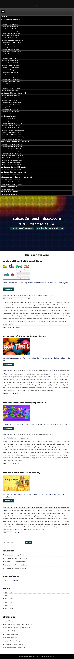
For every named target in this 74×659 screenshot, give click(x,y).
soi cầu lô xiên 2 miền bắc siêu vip (10, 31)
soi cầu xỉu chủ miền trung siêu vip (10, 90)
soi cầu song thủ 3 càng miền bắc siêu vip (11, 51)
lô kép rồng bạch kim (62, 385)
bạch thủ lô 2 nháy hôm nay (15, 305)
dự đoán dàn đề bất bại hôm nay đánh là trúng (13, 137)
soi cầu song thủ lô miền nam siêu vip (11, 95)
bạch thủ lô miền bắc (50, 313)
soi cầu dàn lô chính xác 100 (50, 228)
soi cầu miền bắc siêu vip (9, 19)
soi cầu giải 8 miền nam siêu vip (9, 107)
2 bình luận (8, 327)
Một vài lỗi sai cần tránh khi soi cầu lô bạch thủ (17, 387)
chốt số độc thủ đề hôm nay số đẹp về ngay (12, 162)
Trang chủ (4, 17)
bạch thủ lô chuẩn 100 (42, 305)
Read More (8, 289)
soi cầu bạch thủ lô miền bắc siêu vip (10, 49)
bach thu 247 (9, 374)
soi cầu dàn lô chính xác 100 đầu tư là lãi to (12, 125)
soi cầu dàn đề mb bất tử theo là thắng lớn (12, 148)
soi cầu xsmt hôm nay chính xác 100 (13, 167)
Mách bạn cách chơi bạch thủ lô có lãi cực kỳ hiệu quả (42, 527)
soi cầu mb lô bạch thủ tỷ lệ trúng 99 (39, 318)
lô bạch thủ (66, 316)
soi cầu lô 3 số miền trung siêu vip (10, 74)
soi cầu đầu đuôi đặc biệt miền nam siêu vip (12, 104)
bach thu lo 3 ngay (25, 376)
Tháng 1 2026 (9, 609)
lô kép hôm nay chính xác (8, 189)
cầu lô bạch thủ (57, 316)
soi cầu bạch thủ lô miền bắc (51, 387)
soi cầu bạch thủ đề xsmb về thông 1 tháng (12, 123)
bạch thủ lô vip (26, 316)
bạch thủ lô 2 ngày (55, 302)
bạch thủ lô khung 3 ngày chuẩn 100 (20, 382)
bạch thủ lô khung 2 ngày (20, 310)
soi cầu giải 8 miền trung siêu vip (9, 83)
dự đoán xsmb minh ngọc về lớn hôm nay (12, 184)
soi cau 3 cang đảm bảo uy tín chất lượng (11, 153)
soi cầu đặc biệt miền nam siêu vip (10, 109)
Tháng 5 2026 (9, 595)
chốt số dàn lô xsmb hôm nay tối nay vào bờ (12, 155)
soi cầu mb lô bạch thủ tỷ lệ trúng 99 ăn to (12, 146)
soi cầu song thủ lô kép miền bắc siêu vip (11, 42)
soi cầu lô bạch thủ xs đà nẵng (44, 390)
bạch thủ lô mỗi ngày (15, 316)
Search (28, 542)
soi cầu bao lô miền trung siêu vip (10, 77)
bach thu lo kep (63, 376)
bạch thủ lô (31, 302)
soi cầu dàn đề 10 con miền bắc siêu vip (11, 56)
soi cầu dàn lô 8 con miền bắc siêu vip (11, 67)
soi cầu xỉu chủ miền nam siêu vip (10, 113)
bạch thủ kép (9, 302)
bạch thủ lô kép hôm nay (9, 187)
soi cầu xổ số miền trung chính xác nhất (11, 169)
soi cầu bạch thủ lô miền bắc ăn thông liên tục (13, 128)
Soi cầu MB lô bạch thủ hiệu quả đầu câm (15, 318)
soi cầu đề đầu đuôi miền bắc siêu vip (11, 33)
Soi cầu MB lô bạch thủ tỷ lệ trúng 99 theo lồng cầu (30, 321)
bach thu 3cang (18, 374)
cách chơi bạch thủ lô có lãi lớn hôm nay (11, 132)
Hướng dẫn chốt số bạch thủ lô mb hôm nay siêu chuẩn (47, 457)
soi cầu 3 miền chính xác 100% (43, 295)
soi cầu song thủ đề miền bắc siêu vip (10, 35)
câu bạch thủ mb (47, 316)
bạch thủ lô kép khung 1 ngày (30, 307)
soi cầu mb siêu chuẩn (8, 116)
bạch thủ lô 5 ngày (29, 305)
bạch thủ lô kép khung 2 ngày (48, 307)
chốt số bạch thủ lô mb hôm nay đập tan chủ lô (13, 158)
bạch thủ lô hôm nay (56, 305)
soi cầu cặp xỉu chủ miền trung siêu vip (11, 88)
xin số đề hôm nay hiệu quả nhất (9, 194)
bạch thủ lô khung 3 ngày (54, 310)
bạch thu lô (39, 302)
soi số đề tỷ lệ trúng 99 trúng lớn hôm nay (12, 134)
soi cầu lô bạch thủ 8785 (27, 390)
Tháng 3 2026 (9, 602)
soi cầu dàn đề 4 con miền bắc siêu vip (11, 63)
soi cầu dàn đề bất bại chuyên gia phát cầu (12, 160)
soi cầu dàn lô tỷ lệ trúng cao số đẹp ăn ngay (12, 144)
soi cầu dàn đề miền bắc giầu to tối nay (11, 118)
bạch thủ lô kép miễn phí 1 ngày (46, 379)
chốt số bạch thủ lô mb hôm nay (20, 457)
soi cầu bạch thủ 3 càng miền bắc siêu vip (12, 53)
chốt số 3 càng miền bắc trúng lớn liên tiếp (12, 164)
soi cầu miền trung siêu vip (10, 70)
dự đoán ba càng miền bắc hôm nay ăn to (12, 139)
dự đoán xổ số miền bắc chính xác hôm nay (12, 182)
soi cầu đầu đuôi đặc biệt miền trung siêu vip (12, 81)
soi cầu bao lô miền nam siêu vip (9, 100)
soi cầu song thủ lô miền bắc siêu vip (10, 47)
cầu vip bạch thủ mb (42, 385)
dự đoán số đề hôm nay (9, 192)
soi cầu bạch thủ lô (36, 387)
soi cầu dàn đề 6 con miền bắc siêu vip (11, 60)
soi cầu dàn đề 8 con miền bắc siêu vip (11, 58)
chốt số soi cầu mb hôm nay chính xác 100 (15, 142)
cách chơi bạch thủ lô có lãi (39, 524)
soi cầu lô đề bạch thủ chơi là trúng (10, 151)
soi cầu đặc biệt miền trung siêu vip (10, 86)
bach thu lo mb (39, 313)
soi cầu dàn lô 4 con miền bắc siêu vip (11, 24)
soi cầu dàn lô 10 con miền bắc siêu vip (11, 65)
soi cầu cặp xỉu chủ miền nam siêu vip (11, 111)
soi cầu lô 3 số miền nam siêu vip (9, 98)
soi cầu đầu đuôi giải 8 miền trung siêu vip (12, 79)
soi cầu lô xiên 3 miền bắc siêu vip (10, 28)
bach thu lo (46, 302)
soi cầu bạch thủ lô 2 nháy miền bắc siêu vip (12, 40)
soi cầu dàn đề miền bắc (22, 228)
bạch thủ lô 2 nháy (64, 374)
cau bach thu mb (36, 316)
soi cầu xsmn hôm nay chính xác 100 (13, 93)
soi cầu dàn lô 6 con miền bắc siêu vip (11, 22)
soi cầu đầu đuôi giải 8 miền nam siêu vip (11, 102)
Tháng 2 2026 (9, 605)
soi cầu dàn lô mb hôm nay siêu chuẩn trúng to (13, 130)
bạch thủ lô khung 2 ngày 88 (37, 310)
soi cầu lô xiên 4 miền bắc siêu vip (10, 26)
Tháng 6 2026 (9, 592)
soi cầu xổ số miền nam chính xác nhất (11, 174)
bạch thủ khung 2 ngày (21, 302)
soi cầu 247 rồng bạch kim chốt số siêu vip (12, 179)
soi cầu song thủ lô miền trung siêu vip (11, 72)
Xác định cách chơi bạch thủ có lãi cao (32, 529)
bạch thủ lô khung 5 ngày (26, 313)
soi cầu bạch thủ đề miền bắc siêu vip (11, 38)
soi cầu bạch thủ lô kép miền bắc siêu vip (11, 44)
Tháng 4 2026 (9, 599)
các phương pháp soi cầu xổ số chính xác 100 (16, 177)
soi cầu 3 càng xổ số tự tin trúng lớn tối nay (12, 121)
